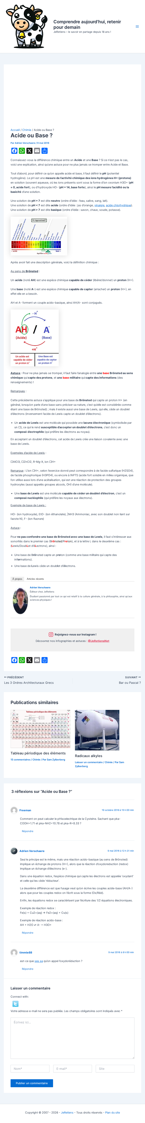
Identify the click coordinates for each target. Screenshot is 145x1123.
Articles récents (35, 579)
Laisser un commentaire (89, 762)
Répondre (27, 831)
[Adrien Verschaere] (20, 600)
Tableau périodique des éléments (38, 753)
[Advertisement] (72, 99)
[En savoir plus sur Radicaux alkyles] (97, 730)
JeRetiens (67, 1112)
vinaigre (99, 205)
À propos (17, 579)
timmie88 (25, 952)
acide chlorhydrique (118, 205)
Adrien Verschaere (40, 587)
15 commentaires (20, 759)
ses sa (39, 961)
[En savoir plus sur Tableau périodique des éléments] (40, 728)
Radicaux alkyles (88, 756)
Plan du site (112, 1112)
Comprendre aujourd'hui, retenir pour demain (87, 24)
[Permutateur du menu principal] (137, 26)
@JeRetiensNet (98, 641)
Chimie (36, 759)
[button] (15, 1003)
